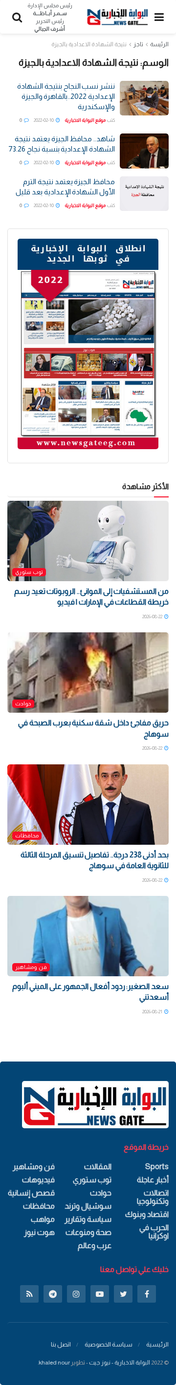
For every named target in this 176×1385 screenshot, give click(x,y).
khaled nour (54, 1362)
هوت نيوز (39, 1232)
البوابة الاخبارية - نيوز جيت (119, 1362)
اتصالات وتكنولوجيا (153, 1197)
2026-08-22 (152, 616)
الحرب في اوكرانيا (154, 1231)
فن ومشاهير (31, 967)
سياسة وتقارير (88, 1219)
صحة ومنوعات (88, 1232)
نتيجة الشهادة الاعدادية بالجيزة (89, 44)
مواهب (43, 1219)
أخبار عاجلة (153, 1180)
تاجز (138, 44)
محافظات (27, 835)
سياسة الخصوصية (108, 1344)
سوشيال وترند (88, 1206)
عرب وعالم (94, 1245)
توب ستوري (29, 572)
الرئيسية (157, 1344)
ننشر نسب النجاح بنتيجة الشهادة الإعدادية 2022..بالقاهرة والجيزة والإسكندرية (66, 96)
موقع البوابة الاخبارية (85, 120)
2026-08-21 (152, 1011)
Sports (157, 1166)
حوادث (23, 703)
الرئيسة (159, 44)
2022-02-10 (44, 120)
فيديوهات (38, 1180)
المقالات (97, 1166)
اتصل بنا (61, 1344)
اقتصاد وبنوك (147, 1214)
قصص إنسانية (31, 1193)
